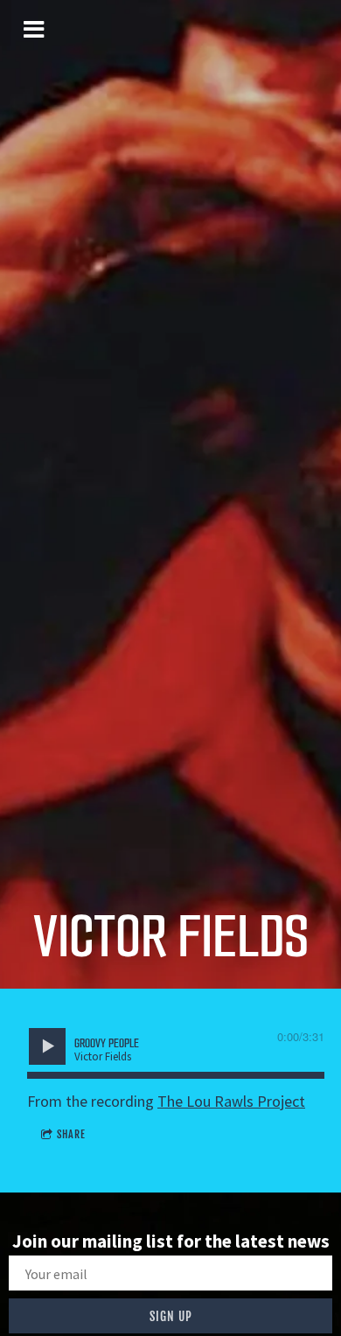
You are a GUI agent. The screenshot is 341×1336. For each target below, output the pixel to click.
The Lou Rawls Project (231, 1101)
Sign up (171, 1316)
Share (71, 1134)
